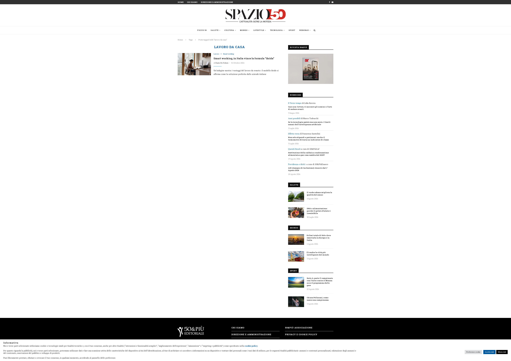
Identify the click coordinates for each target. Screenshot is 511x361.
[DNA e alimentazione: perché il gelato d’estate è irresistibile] (296, 212)
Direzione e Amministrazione (217, 2)
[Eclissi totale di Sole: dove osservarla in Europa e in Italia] (296, 239)
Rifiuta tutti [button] (502, 352)
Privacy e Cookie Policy (301, 334)
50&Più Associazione (298, 327)
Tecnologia (276, 30)
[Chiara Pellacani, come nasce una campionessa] (296, 301)
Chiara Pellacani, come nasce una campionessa (318, 298)
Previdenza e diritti (296, 164)
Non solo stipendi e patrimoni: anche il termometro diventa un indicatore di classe (308, 138)
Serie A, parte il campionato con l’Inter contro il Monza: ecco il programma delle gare (320, 282)
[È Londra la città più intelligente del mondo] (296, 256)
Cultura (229, 30)
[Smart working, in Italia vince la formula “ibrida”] (194, 64)
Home (181, 2)
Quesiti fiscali (294, 149)
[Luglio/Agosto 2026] (310, 69)
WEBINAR (304, 30)
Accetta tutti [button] (489, 352)
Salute (215, 30)
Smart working (228, 54)
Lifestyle (258, 30)
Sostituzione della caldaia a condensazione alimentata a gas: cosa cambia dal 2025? (308, 153)
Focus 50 (202, 30)
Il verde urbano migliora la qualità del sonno (319, 193)
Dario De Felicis (221, 63)
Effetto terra (294, 133)
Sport (292, 30)
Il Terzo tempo (295, 103)
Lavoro (216, 54)
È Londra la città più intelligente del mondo (318, 253)
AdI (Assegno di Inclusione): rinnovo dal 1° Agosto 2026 (308, 169)
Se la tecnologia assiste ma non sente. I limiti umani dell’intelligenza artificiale (309, 123)
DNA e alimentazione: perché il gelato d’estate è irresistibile (319, 210)
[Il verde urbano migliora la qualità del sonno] (296, 196)
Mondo (244, 30)
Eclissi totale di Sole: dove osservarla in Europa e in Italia (319, 237)
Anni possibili (294, 118)
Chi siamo (192, 2)
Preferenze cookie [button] (473, 352)
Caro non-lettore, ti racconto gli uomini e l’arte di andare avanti (310, 108)
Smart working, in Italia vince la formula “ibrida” (244, 58)
